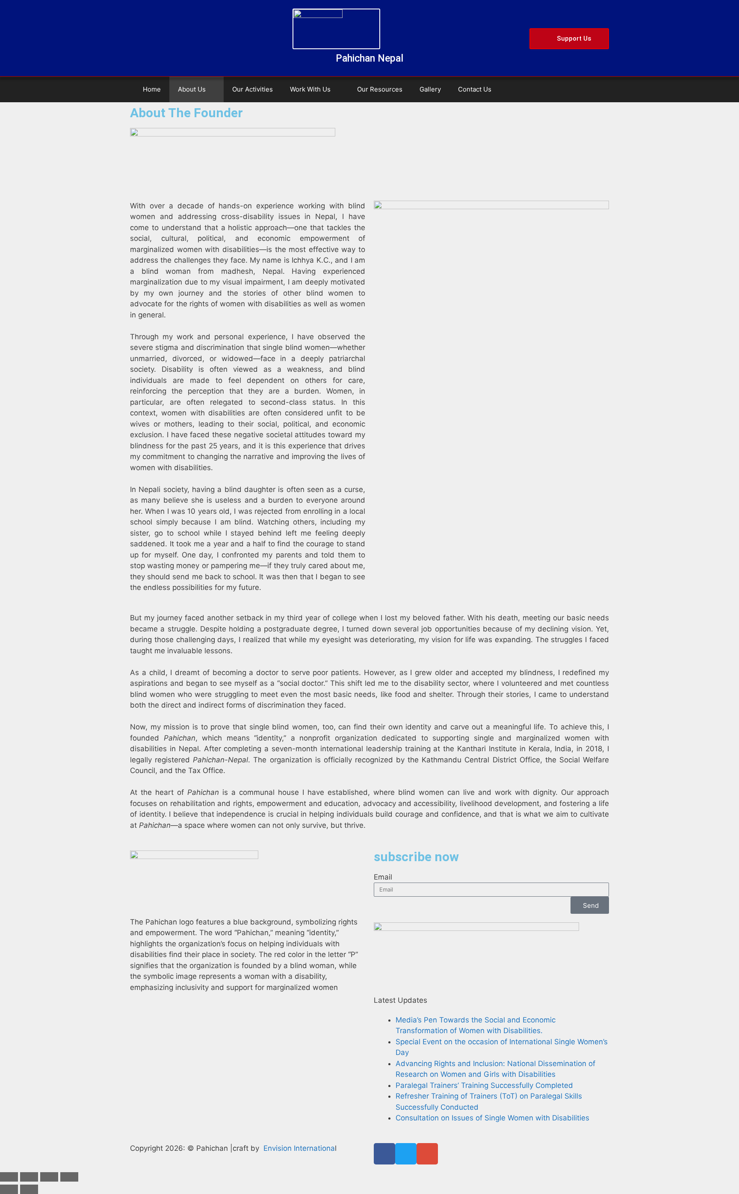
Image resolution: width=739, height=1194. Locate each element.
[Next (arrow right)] (29, 1189)
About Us (192, 89)
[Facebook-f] (384, 1153)
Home (152, 89)
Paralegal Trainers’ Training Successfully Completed (484, 1085)
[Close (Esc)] (69, 1177)
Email (383, 877)
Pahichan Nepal (369, 58)
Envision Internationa (299, 1148)
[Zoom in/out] (9, 1177)
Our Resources (379, 89)
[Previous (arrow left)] (9, 1189)
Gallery (430, 89)
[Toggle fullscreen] (29, 1177)
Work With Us (310, 89)
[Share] (49, 1177)
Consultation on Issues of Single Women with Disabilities (492, 1118)
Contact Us (474, 89)
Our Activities (252, 89)
